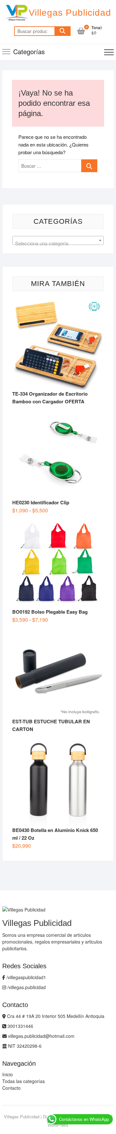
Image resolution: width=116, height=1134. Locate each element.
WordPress (58, 1125)
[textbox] (58, 243)
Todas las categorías (23, 1081)
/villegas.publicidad (26, 987)
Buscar (62, 31)
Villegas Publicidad (70, 13)
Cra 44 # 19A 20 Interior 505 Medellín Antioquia (55, 1016)
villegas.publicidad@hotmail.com (40, 1036)
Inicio (7, 1074)
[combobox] (58, 240)
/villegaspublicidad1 (25, 977)
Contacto (11, 1088)
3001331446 (19, 1026)
